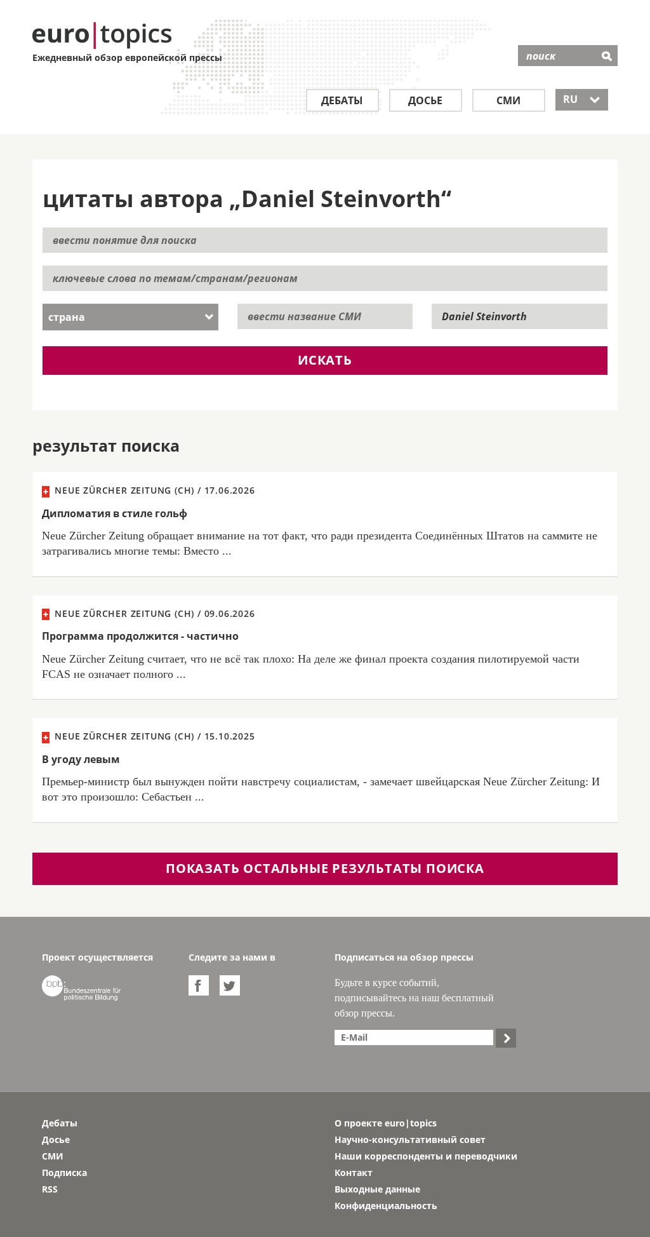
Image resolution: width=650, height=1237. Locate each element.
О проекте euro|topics (386, 1123)
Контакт (354, 1172)
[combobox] (130, 317)
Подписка (64, 1172)
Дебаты (342, 100)
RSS (50, 1189)
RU (581, 99)
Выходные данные (377, 1189)
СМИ (508, 100)
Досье (425, 100)
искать (325, 359)
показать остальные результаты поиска (325, 868)
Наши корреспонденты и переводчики (426, 1156)
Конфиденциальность (386, 1206)
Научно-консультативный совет (410, 1139)
